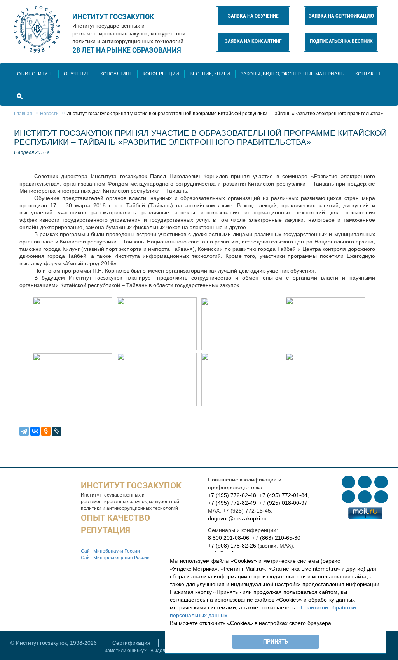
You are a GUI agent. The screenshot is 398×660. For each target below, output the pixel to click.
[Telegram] (24, 431)
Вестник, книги (210, 74)
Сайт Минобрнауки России (110, 551)
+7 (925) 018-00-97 (283, 503)
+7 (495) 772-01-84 (283, 495)
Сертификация (131, 643)
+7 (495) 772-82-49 (232, 503)
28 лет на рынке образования (126, 50)
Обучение (77, 74)
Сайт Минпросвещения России (115, 557)
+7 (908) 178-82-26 (232, 546)
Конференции (161, 74)
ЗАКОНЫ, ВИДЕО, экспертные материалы (293, 74)
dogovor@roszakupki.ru (237, 518)
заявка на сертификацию (341, 16)
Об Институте (35, 74)
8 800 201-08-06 (228, 538)
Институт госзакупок (113, 16)
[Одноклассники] (46, 431)
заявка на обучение (253, 16)
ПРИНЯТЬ (275, 642)
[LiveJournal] (56, 431)
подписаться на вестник (341, 41)
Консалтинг (116, 74)
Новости (49, 113)
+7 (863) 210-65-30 (276, 538)
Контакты (368, 74)
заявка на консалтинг (253, 41)
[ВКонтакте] (35, 431)
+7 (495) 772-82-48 (232, 495)
